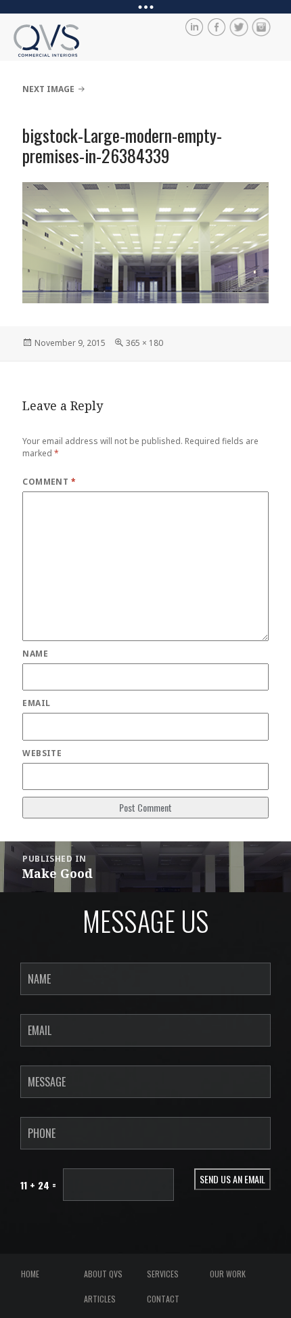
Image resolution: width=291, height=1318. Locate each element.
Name (35, 653)
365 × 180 (144, 343)
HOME (30, 1273)
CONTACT (163, 1298)
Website (42, 753)
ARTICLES (100, 1298)
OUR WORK (228, 1273)
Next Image (48, 89)
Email (36, 703)
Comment (49, 481)
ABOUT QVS (103, 1273)
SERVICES (163, 1273)
